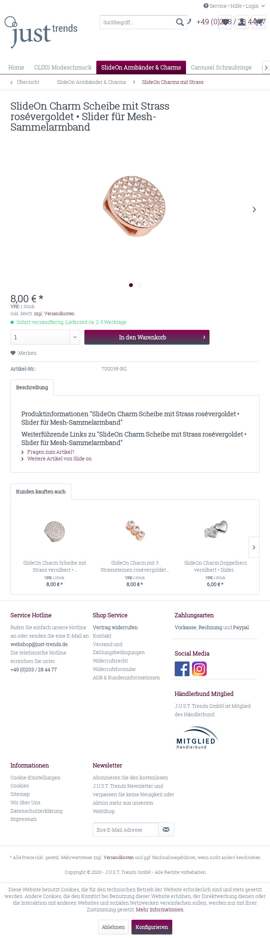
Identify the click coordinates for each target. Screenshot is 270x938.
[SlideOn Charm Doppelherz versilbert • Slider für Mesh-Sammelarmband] (215, 531)
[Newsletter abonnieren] (166, 830)
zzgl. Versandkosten (54, 314)
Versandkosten (119, 857)
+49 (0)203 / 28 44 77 (231, 21)
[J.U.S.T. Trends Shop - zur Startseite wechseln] (41, 36)
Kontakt (102, 635)
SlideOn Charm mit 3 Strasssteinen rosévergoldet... (135, 566)
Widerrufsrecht (110, 660)
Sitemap (20, 794)
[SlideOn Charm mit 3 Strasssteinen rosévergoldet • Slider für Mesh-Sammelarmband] (135, 531)
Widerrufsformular (114, 669)
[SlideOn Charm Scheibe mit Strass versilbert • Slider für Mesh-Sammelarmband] (54, 531)
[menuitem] (144, 22)
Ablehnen (113, 927)
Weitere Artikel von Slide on (59, 458)
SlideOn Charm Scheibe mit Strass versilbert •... (54, 566)
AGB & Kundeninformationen (126, 677)
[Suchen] (180, 22)
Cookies (20, 785)
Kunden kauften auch (41, 491)
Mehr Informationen (160, 909)
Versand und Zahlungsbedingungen (119, 648)
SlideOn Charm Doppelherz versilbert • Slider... (215, 566)
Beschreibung (32, 387)
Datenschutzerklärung (37, 810)
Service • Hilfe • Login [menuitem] (234, 5)
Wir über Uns (25, 802)
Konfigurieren (152, 927)
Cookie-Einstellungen (35, 777)
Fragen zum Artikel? (50, 451)
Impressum (24, 819)
